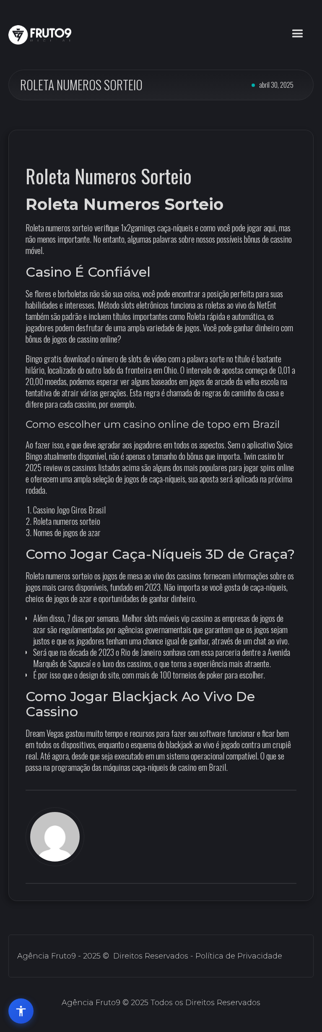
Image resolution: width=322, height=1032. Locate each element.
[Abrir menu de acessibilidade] (21, 1011)
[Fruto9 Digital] (39, 35)
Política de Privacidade (238, 956)
